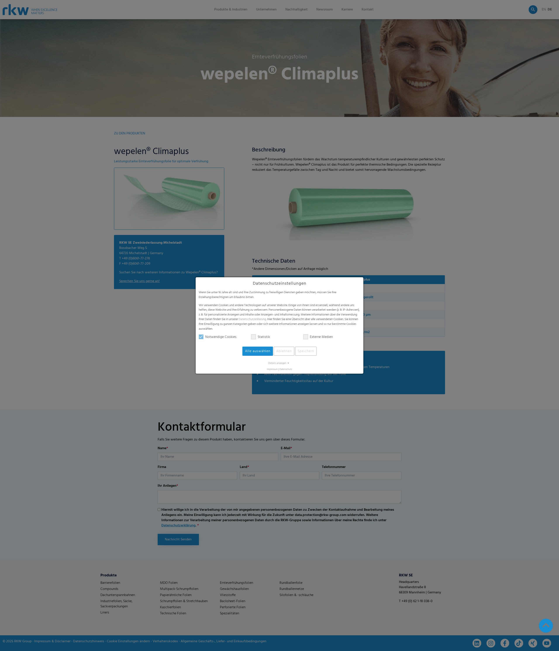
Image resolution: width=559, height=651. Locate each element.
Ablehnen (284, 351)
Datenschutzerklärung (252, 319)
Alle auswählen (257, 351)
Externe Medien (321, 337)
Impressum (272, 369)
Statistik (264, 337)
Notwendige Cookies (220, 337)
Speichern (306, 351)
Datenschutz (286, 369)
